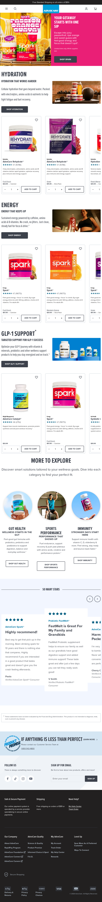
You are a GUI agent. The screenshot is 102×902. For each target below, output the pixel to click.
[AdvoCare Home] (51, 9)
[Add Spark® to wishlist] (36, 249)
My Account (56, 843)
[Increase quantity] (17, 189)
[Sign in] (86, 9)
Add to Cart (30, 189)
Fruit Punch (7, 181)
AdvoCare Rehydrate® (13, 161)
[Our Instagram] (23, 778)
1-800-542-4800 (28, 748)
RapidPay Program (12, 848)
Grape (49, 181)
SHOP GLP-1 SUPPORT (14, 364)
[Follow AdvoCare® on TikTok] (15, 778)
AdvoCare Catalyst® (12, 419)
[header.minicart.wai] (95, 9)
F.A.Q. (30, 857)
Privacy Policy (25, 893)
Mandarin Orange (53, 310)
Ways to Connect (81, 850)
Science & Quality (35, 843)
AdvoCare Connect (13, 857)
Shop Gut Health (17, 563)
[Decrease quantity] (5, 189)
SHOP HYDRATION (15, 109)
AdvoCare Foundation (14, 852)
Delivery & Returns (9, 893)
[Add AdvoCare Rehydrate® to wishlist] (36, 120)
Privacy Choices (39, 893)
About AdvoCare (12, 843)
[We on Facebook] (8, 778)
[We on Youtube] (31, 778)
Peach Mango (95, 181)
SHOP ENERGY (14, 235)
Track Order (73, 809)
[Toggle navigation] (6, 9)
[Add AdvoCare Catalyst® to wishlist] (36, 377)
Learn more (89, 739)
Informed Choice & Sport (38, 852)
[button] (90, 599)
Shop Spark (65, 59)
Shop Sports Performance (51, 566)
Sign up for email (61, 765)
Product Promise (35, 848)
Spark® (6, 290)
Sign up (91, 779)
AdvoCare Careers (13, 861)
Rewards (54, 857)
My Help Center (75, 806)
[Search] (15, 9)
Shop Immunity (85, 560)
